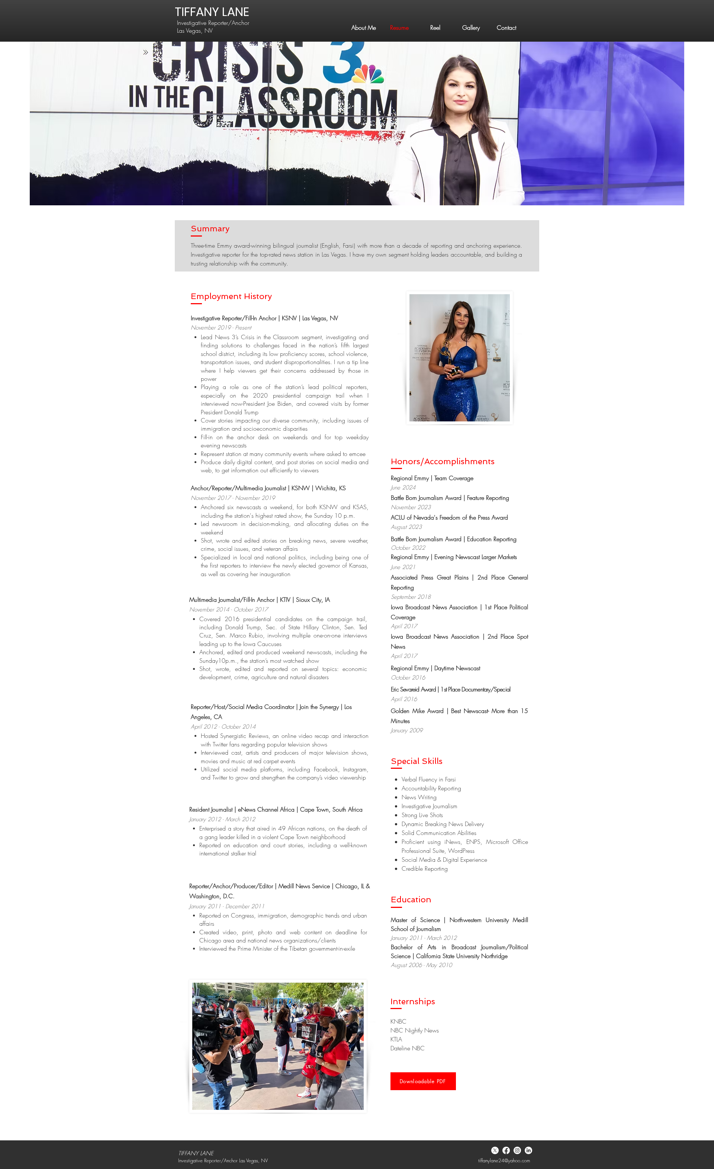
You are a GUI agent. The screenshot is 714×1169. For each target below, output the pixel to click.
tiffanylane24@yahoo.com (504, 1160)
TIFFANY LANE (212, 11)
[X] (495, 1150)
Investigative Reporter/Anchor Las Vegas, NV (213, 27)
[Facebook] (506, 1150)
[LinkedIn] (528, 1150)
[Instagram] (517, 1150)
